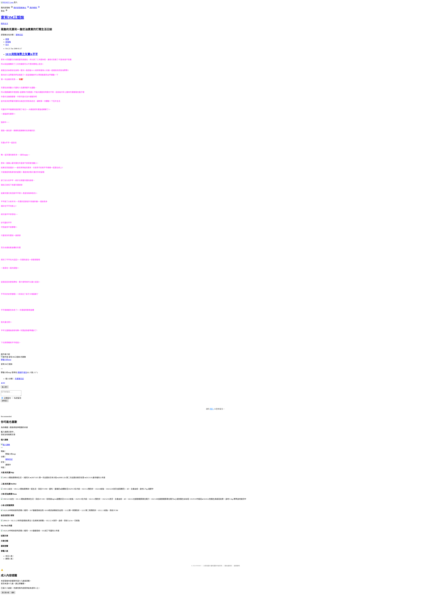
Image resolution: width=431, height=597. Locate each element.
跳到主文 (4, 24)
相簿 (7, 39)
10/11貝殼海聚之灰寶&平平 (21, 54)
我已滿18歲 (5, 592)
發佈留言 (5, 401)
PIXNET (198, 566)
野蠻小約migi (6, 360)
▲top (3, 383)
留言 (25, 372)
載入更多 (5, 387)
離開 (12, 592)
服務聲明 (237, 566)
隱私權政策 (228, 566)
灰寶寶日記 (19, 379)
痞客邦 (20, 372)
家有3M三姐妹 (12, 17)
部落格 (8, 42)
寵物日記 (19, 35)
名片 (7, 45)
